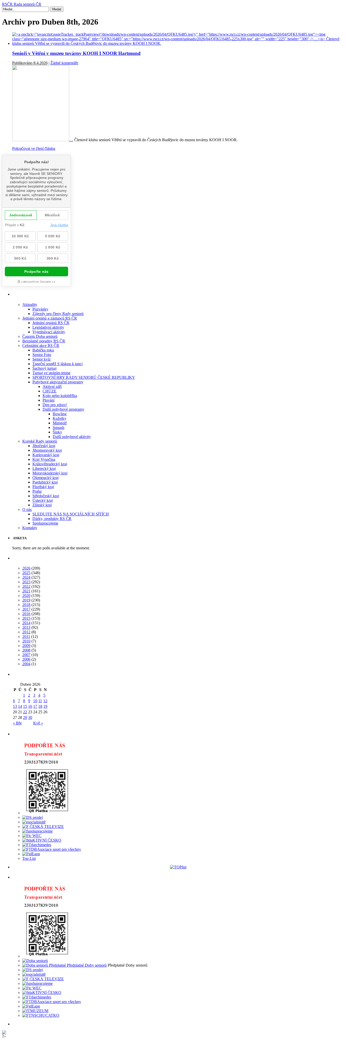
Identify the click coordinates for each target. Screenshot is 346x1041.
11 (40, 701)
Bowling (60, 414)
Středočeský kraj (45, 496)
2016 (26, 614)
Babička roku (43, 350)
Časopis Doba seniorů (39, 336)
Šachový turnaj (44, 368)
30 (30, 717)
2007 (26, 655)
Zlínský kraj (42, 505)
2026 (26, 568)
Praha (37, 491)
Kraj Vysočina (43, 459)
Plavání (48, 400)
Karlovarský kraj (45, 455)
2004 (26, 664)
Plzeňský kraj (43, 487)
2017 (26, 609)
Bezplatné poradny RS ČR (43, 341)
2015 (26, 618)
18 (40, 706)
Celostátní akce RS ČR (40, 345)
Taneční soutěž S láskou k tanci (57, 364)
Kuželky (59, 418)
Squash (58, 427)
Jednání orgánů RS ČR (50, 323)
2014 (26, 623)
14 (20, 706)
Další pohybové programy (63, 409)
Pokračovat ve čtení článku (33, 148)
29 (25, 717)
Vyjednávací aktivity (48, 332)
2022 (26, 586)
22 (25, 712)
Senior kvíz (41, 359)
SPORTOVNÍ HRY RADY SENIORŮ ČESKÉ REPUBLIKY (83, 377)
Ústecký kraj (42, 500)
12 (45, 701)
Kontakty (29, 528)
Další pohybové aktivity (72, 436)
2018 (26, 604)
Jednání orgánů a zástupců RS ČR (49, 318)
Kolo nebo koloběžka (60, 395)
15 (25, 706)
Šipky (57, 432)
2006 (26, 659)
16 (30, 706)
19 (45, 706)
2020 (26, 595)
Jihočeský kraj (43, 446)
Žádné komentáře (64, 63)
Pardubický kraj (45, 482)
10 (35, 701)
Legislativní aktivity (48, 327)
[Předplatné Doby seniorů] (64, 965)
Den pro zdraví (55, 405)
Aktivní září (52, 386)
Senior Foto (41, 354)
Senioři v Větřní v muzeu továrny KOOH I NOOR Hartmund (76, 53)
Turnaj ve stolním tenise (51, 373)
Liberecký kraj (44, 468)
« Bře (17, 723)
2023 (26, 582)
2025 (26, 573)
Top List (29, 858)
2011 (26, 636)
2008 (26, 650)
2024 (26, 577)
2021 (26, 591)
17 (35, 706)
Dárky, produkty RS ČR (51, 518)
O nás (27, 509)
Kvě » (38, 723)
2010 (26, 641)
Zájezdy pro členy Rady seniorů (58, 313)
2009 (26, 645)
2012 (26, 632)
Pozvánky (40, 309)
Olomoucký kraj (45, 477)
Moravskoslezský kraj (49, 473)
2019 (26, 600)
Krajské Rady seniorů (39, 441)
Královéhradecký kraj (49, 464)
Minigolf (60, 423)
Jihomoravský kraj (47, 450)
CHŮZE (49, 391)
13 (15, 706)
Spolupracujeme (45, 523)
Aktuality (29, 304)
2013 (26, 627)
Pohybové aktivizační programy (57, 382)
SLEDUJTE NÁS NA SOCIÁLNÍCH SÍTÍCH (70, 514)
